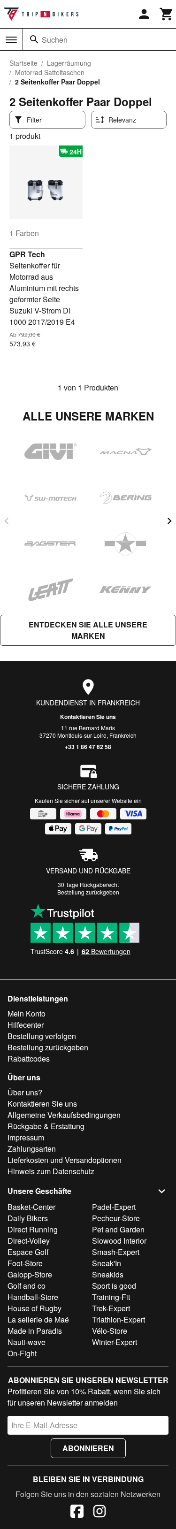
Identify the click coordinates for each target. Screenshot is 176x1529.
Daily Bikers (28, 1218)
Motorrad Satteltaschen (49, 72)
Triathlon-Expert (118, 1319)
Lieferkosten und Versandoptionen (65, 1159)
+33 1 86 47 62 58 (88, 746)
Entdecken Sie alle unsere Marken (88, 630)
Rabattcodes (29, 1058)
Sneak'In (106, 1263)
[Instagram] (99, 1512)
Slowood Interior (119, 1240)
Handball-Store (33, 1297)
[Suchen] (34, 39)
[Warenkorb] (166, 14)
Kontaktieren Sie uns (88, 716)
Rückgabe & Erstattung (46, 1126)
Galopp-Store (30, 1274)
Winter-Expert (114, 1342)
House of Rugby (34, 1308)
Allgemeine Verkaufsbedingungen (64, 1114)
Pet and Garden (118, 1229)
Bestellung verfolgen (42, 1036)
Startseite (23, 63)
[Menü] (11, 40)
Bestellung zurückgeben (88, 892)
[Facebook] (76, 1512)
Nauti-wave (27, 1342)
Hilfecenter (26, 1024)
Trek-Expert (111, 1308)
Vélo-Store (109, 1330)
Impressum (26, 1137)
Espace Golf (28, 1251)
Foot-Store (25, 1263)
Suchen (55, 39)
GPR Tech (27, 254)
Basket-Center (31, 1206)
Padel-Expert (114, 1206)
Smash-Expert (115, 1251)
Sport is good (114, 1285)
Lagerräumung (69, 63)
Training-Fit (111, 1297)
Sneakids (107, 1274)
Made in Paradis (35, 1330)
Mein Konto (27, 1013)
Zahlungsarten (32, 1148)
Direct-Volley (29, 1240)
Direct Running (33, 1229)
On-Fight (22, 1353)
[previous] (6, 521)
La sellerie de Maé (38, 1319)
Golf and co (27, 1285)
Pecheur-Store (116, 1218)
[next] (169, 521)
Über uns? (25, 1092)
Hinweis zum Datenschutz (51, 1171)
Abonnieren (88, 1448)
